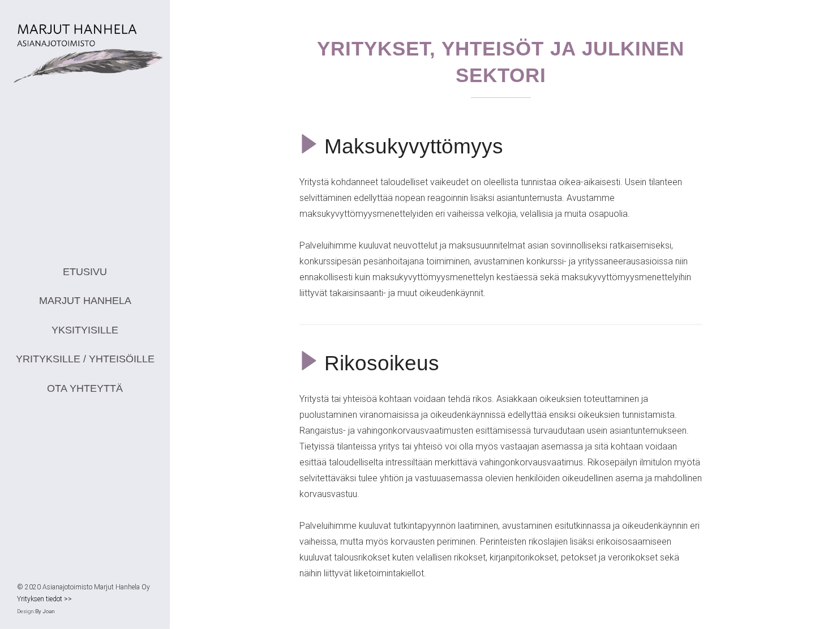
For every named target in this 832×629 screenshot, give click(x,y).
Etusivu (85, 271)
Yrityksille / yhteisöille (85, 359)
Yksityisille (85, 330)
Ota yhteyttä (85, 388)
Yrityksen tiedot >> (44, 599)
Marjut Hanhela (85, 300)
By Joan (45, 611)
